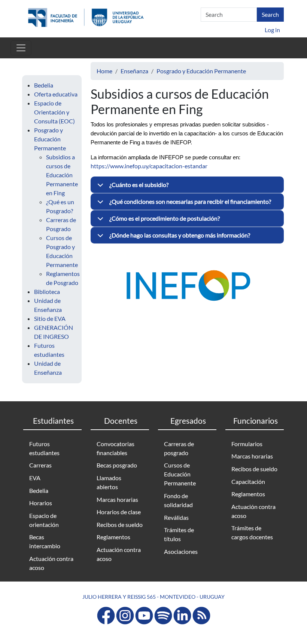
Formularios (246, 443)
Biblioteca (47, 291)
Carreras (40, 465)
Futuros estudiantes (44, 448)
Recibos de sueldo (120, 524)
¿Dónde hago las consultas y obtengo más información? (179, 235)
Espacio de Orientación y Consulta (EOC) (54, 112)
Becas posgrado (117, 465)
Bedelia (43, 85)
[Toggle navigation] (20, 47)
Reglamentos (113, 536)
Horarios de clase (119, 511)
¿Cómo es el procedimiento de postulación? (164, 218)
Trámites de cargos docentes (252, 532)
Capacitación (248, 481)
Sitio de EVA (50, 318)
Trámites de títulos (179, 534)
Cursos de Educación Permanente (180, 474)
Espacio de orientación (44, 520)
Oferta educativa (55, 94)
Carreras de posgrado (179, 448)
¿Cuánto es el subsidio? (138, 184)
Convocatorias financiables (115, 448)
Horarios (40, 502)
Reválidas (176, 517)
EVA (34, 477)
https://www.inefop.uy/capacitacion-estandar (149, 165)
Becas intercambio (44, 541)
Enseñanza (134, 70)
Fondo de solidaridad (178, 500)
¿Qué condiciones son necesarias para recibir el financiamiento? (190, 201)
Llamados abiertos (109, 482)
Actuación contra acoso (51, 563)
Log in (272, 29)
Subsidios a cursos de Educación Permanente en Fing (62, 174)
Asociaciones (181, 551)
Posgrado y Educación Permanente (50, 138)
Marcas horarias (117, 499)
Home (104, 70)
